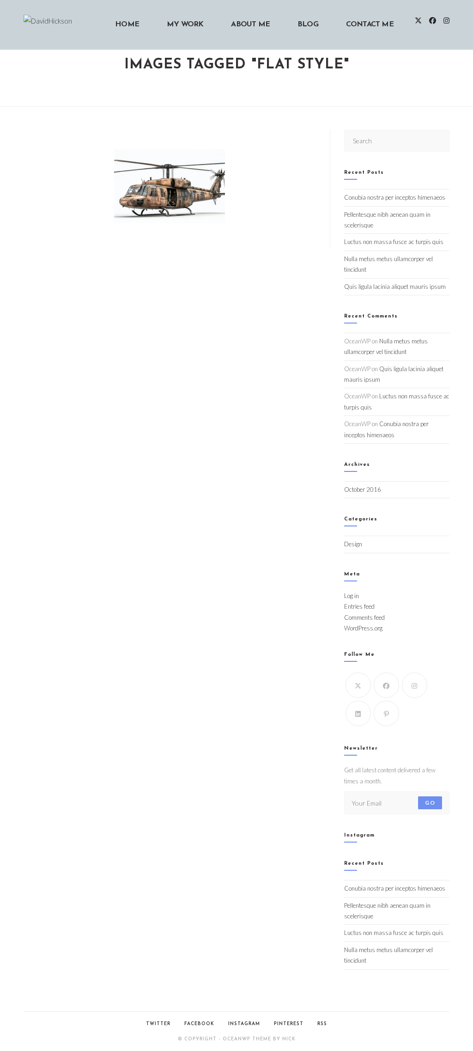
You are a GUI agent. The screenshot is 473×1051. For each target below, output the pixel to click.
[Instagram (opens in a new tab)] (446, 20)
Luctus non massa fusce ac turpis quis (393, 241)
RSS (322, 1024)
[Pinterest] (386, 713)
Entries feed (359, 606)
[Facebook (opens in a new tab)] (432, 20)
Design (353, 544)
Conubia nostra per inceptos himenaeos (394, 197)
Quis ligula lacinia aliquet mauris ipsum (395, 286)
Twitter (158, 1024)
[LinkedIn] (358, 713)
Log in (351, 595)
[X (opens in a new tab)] (418, 20)
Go (430, 802)
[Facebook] (386, 685)
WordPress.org (363, 628)
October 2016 (362, 489)
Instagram (244, 1024)
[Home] (236, 87)
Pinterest (288, 1024)
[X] (358, 685)
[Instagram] (414, 685)
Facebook (199, 1024)
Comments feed (364, 617)
